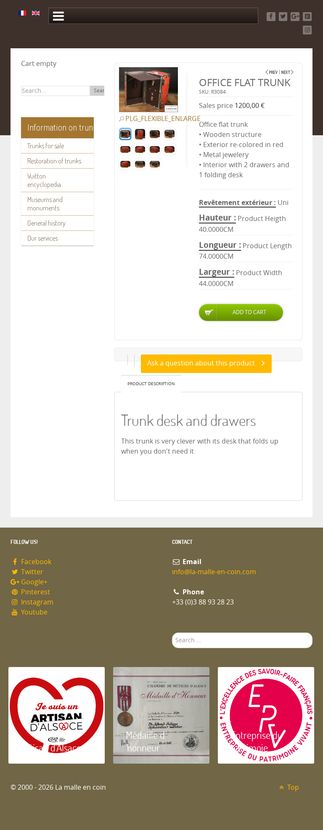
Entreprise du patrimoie (256, 741)
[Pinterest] (307, 16)
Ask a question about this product (201, 363)
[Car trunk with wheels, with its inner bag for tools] (271, 72)
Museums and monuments (45, 203)
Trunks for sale (45, 146)
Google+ (33, 582)
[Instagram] (307, 30)
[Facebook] (271, 16)
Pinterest (34, 592)
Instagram (36, 602)
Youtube (33, 612)
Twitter (31, 572)
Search (102, 91)
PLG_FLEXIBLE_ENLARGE (163, 118)
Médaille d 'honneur (145, 741)
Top (292, 787)
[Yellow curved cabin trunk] (287, 72)
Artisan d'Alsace (51, 747)
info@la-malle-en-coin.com (214, 572)
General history (46, 223)
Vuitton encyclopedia (44, 180)
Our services (42, 238)
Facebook (35, 562)
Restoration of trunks (54, 161)
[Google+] (295, 16)
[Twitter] (283, 16)
